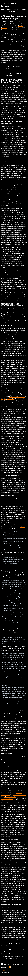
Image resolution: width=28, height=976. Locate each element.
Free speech (8, 349)
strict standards (14, 634)
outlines (22, 527)
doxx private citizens (16, 413)
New (12, 397)
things (6, 399)
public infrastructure (17, 788)
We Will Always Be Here (8, 776)
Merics (3, 554)
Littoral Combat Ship (10, 797)
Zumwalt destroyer (7, 799)
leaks (19, 419)
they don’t (20, 417)
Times (19, 397)
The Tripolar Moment (8, 5)
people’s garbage (12, 415)
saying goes (8, 738)
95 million (15, 508)
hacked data (8, 419)
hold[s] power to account (9, 330)
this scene (12, 721)
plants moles (9, 108)
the (2, 399)
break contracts (16, 425)
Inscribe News (5, 972)
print (12, 399)
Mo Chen (12, 650)
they (9, 399)
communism (10, 351)
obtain (23, 397)
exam (18, 573)
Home (3, 970)
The (10, 397)
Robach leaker (14, 454)
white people (21, 349)
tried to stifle (8, 456)
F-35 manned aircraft (19, 795)
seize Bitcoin (5, 856)
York (15, 397)
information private (17, 423)
